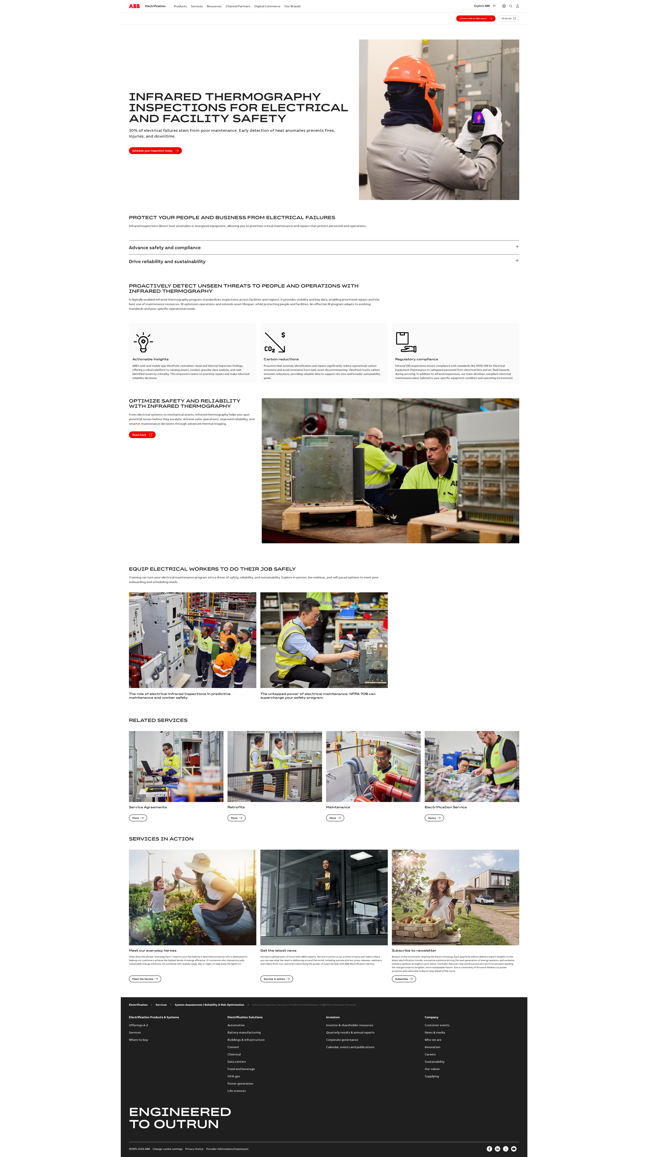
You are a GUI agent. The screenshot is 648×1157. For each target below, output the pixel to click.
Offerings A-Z (138, 1025)
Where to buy (138, 1040)
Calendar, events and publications (350, 1047)
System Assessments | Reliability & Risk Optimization (209, 1004)
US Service (507, 18)
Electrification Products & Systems (154, 1017)
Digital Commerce (267, 6)
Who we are (433, 1040)
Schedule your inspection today (152, 150)
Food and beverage (241, 1069)
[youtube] (514, 1149)
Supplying (432, 1076)
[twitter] (505, 1149)
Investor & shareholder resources (349, 1025)
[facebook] (489, 1149)
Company (431, 1017)
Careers (430, 1054)
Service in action (274, 979)
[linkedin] (497, 1149)
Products (180, 6)
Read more (139, 434)
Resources (214, 6)
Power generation (240, 1083)
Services (197, 6)
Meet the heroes (142, 979)
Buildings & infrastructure (246, 1040)
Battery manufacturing (244, 1032)
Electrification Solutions (245, 1017)
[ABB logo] (134, 6)
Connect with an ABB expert (473, 18)
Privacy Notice (194, 1149)
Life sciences (237, 1091)
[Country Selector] (504, 6)
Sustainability (435, 1062)
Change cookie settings (168, 1149)
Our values (432, 1069)
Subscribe (401, 979)
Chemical (234, 1054)
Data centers (237, 1062)
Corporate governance (342, 1040)
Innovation (432, 1047)
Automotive (236, 1025)
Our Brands (292, 6)
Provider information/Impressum (227, 1149)
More (135, 818)
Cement (233, 1047)
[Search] (510, 6)
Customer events (437, 1025)
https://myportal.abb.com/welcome (517, 6)
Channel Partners (238, 6)
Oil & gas (234, 1076)
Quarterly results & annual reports (350, 1032)
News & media (435, 1032)
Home (432, 818)
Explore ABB (482, 5)
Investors (333, 1017)
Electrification (138, 1004)
